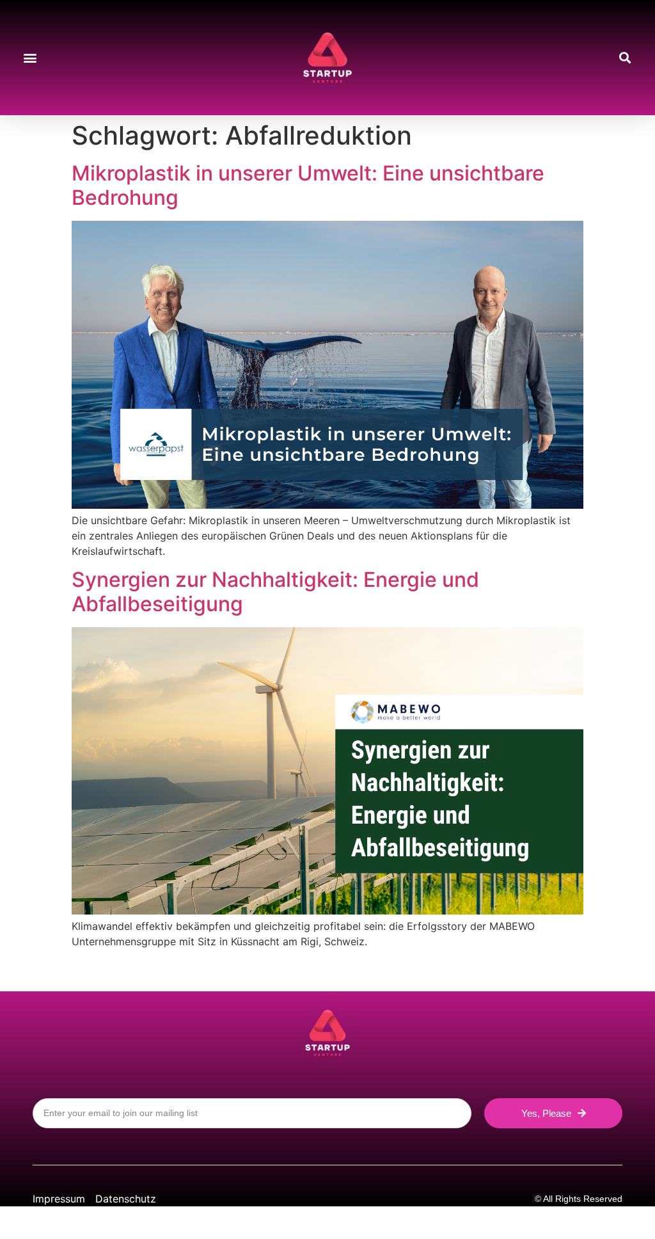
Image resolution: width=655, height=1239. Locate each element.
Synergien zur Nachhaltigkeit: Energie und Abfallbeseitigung (275, 591)
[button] (29, 57)
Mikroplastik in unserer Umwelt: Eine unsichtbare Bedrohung (308, 185)
